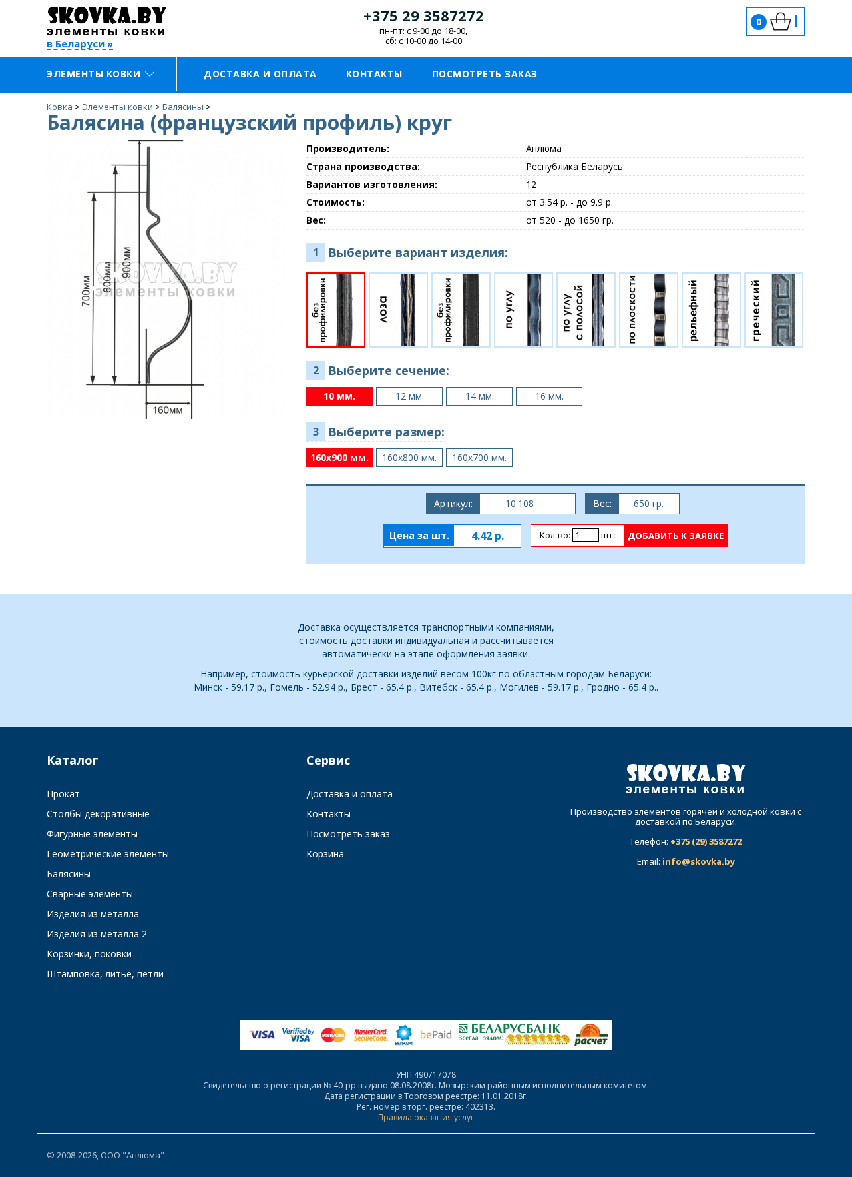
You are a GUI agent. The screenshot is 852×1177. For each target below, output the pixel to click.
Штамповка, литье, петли (105, 973)
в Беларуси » (80, 44)
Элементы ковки (93, 73)
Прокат (63, 793)
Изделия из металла (93, 913)
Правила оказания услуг (426, 1117)
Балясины (69, 873)
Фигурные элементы (92, 833)
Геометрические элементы (108, 853)
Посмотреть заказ (485, 73)
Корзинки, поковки (89, 953)
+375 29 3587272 (423, 15)
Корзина (325, 853)
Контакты (374, 73)
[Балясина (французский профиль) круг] (166, 278)
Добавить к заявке (676, 536)
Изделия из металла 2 (97, 933)
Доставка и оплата (260, 73)
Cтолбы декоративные (98, 813)
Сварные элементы (90, 893)
